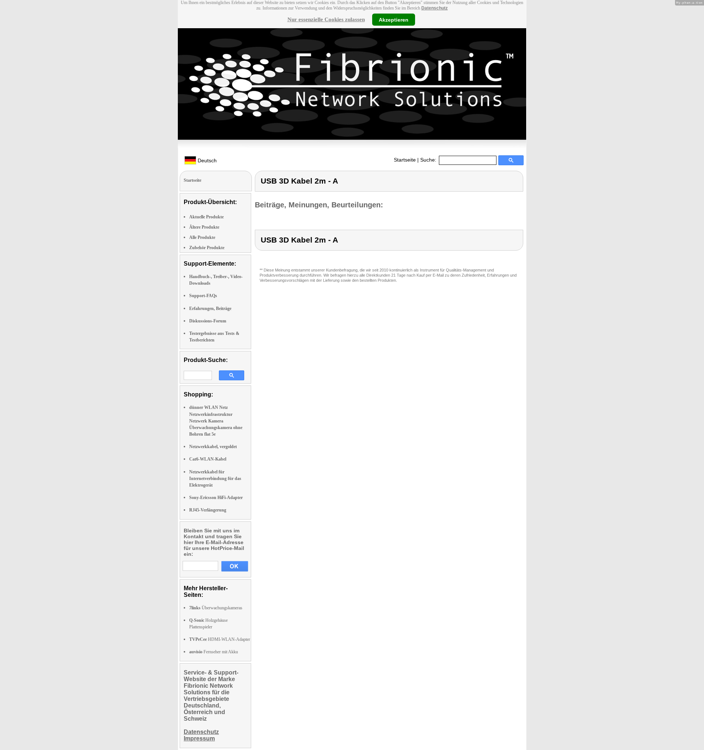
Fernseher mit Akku (213, 651)
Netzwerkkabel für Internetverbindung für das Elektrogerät (215, 478)
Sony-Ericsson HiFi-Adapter (216, 497)
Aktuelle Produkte (206, 216)
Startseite (405, 160)
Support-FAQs (203, 295)
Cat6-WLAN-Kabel (207, 459)
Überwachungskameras (215, 607)
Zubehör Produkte (206, 247)
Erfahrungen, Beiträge (210, 308)
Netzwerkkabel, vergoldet (213, 446)
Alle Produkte (202, 237)
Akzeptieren (393, 19)
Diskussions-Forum (207, 321)
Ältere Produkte (204, 227)
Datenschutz (434, 8)
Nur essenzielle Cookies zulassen (326, 19)
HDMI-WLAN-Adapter (219, 639)
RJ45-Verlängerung (207, 510)
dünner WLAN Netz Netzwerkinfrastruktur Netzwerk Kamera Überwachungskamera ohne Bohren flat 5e (215, 421)
